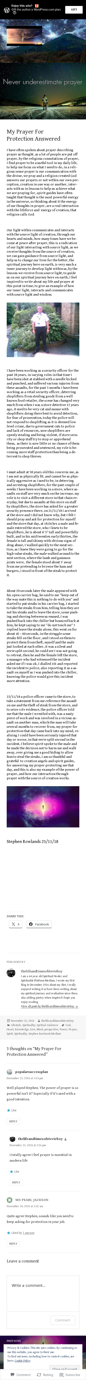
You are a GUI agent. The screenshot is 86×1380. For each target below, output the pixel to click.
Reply (13, 1121)
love (32, 1029)
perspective (51, 1029)
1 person (28, 1233)
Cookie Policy (23, 1360)
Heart (10, 1029)
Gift (74, 9)
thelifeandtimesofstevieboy (57, 1020)
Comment (62, 1320)
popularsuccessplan (31, 1072)
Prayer (73, 1029)
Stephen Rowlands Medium (45, 1033)
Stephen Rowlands (27, 52)
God (67, 1025)
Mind (40, 1029)
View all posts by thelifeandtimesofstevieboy (48, 1006)
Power (63, 1029)
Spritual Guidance (47, 1025)
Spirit (10, 1033)
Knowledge (22, 1029)
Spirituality (28, 1025)
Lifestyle (16, 1025)
